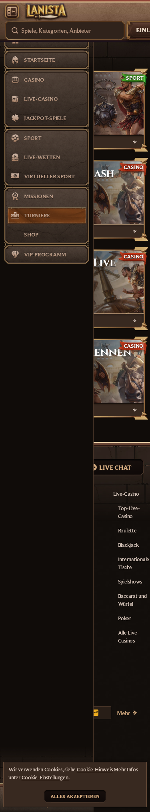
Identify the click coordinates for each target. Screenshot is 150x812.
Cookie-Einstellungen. (46, 777)
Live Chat (115, 467)
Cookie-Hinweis (95, 769)
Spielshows (130, 581)
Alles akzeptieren (75, 796)
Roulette (127, 530)
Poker (124, 618)
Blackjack (128, 544)
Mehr (123, 713)
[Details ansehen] (134, 142)
